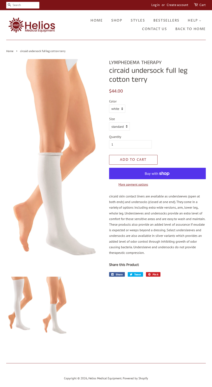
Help (193, 20)
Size (112, 119)
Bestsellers (166, 20)
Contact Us (154, 29)
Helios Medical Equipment (105, 378)
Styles (138, 20)
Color (113, 101)
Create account (177, 5)
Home (96, 20)
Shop (116, 20)
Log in (155, 5)
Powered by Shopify (135, 378)
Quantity (115, 137)
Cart (202, 5)
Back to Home (190, 29)
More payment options (133, 184)
